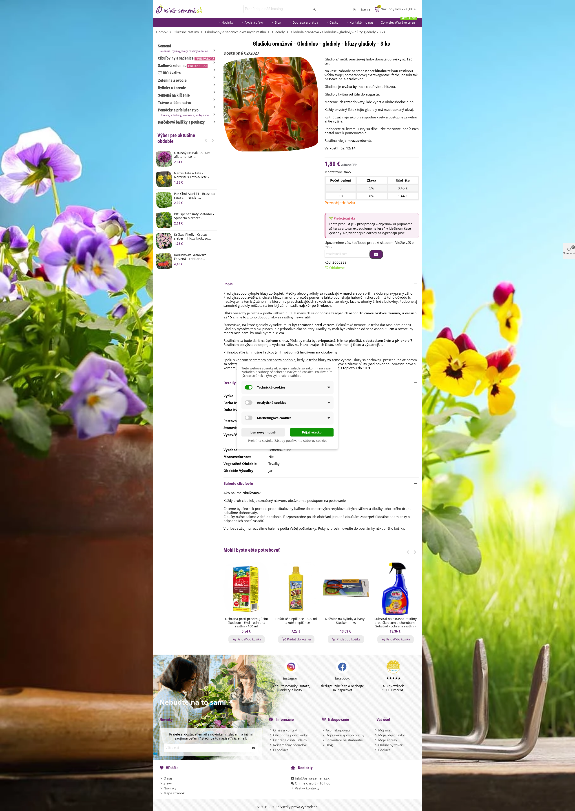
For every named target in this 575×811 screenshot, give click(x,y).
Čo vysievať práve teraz (398, 21)
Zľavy (168, 783)
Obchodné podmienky (290, 735)
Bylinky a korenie (172, 87)
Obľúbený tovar (390, 745)
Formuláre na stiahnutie (344, 740)
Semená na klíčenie (174, 95)
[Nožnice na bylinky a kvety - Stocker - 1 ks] (346, 588)
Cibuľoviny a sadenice (186, 58)
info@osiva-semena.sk (312, 778)
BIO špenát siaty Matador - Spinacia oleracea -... (194, 216)
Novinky (227, 22)
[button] (205, 140)
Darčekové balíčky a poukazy (181, 122)
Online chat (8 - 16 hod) (313, 783)
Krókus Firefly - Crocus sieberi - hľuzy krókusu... (192, 236)
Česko (334, 22)
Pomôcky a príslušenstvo (183, 112)
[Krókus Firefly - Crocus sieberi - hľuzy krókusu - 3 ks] (164, 241)
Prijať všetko (312, 432)
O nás (168, 778)
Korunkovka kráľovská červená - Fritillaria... (190, 257)
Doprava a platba (305, 22)
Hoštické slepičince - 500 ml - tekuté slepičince (296, 621)
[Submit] (254, 748)
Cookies (384, 750)
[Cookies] (376, 749)
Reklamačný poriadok (290, 745)
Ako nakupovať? (338, 730)
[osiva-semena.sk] (183, 8)
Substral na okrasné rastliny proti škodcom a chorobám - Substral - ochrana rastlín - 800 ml (395, 624)
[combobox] (277, 9)
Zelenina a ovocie (172, 80)
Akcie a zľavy (254, 22)
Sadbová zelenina (182, 65)
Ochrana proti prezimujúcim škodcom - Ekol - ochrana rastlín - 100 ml (246, 622)
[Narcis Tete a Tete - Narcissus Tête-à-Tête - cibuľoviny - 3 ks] (164, 179)
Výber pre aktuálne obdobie (176, 138)
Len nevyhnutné (263, 432)
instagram (291, 678)
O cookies (280, 750)
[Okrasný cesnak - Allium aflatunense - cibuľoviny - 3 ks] (164, 159)
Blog (278, 22)
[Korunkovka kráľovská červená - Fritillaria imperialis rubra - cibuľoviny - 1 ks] (164, 261)
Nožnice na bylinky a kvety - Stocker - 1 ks (346, 621)
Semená (183, 48)
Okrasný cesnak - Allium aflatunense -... (192, 155)
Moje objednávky (391, 735)
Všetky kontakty (307, 788)
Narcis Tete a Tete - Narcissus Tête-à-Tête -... (193, 175)
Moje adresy (387, 740)
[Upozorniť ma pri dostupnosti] (376, 254)
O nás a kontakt (285, 730)
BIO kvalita (172, 73)
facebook (342, 678)
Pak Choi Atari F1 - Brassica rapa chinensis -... (194, 196)
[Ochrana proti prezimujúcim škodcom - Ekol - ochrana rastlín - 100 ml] (246, 588)
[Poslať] (314, 9)
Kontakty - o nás (361, 22)
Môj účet (384, 730)
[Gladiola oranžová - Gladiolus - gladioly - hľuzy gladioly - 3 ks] (270, 104)
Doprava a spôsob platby (345, 735)
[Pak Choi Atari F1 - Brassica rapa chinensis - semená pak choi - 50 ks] (164, 200)
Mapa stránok (174, 793)
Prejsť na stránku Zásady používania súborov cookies (287, 440)
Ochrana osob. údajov (290, 740)
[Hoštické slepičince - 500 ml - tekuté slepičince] (296, 588)
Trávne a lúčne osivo (174, 102)
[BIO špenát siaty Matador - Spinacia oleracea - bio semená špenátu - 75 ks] (164, 220)
